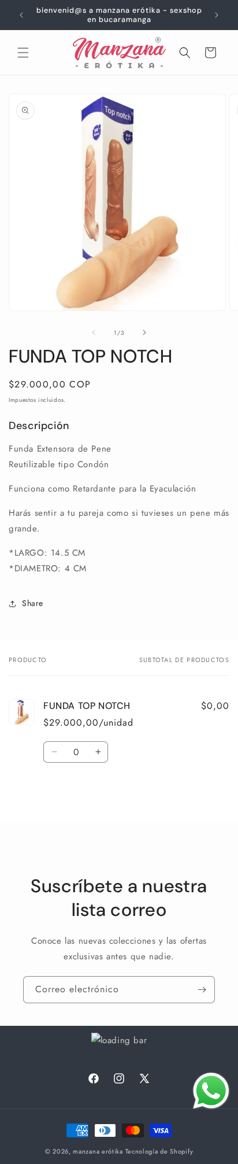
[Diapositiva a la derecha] (144, 332)
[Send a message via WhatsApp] (211, 1091)
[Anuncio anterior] (21, 15)
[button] (23, 52)
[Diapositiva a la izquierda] (93, 332)
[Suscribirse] (201, 989)
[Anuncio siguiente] (216, 15)
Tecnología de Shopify (159, 1151)
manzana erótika (98, 1151)
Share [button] (32, 603)
